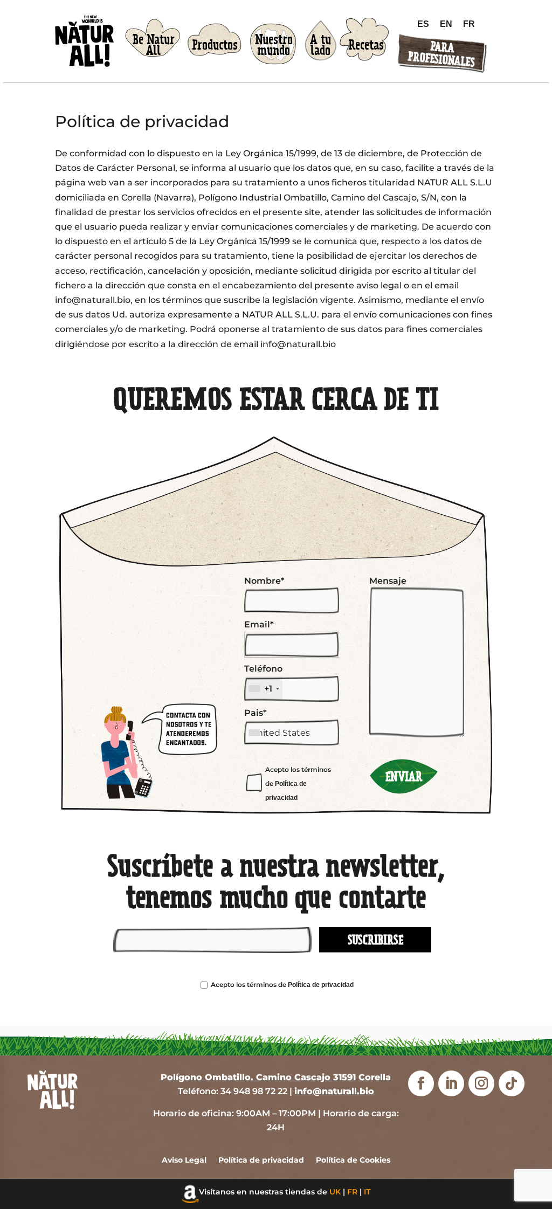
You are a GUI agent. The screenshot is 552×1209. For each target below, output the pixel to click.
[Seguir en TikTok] (512, 1084)
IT (367, 1192)
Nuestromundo (274, 45)
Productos (215, 45)
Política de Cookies (353, 1160)
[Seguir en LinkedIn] (451, 1084)
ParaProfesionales (441, 54)
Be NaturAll (154, 45)
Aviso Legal (184, 1160)
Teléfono (263, 679)
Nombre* (264, 581)
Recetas (366, 45)
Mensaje (387, 581)
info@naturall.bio (334, 1091)
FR (352, 1192)
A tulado (320, 45)
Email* (259, 624)
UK (335, 1192)
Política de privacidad (321, 985)
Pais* (255, 713)
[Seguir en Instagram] (481, 1084)
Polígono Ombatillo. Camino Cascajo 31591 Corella (276, 1078)
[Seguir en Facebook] (421, 1084)
